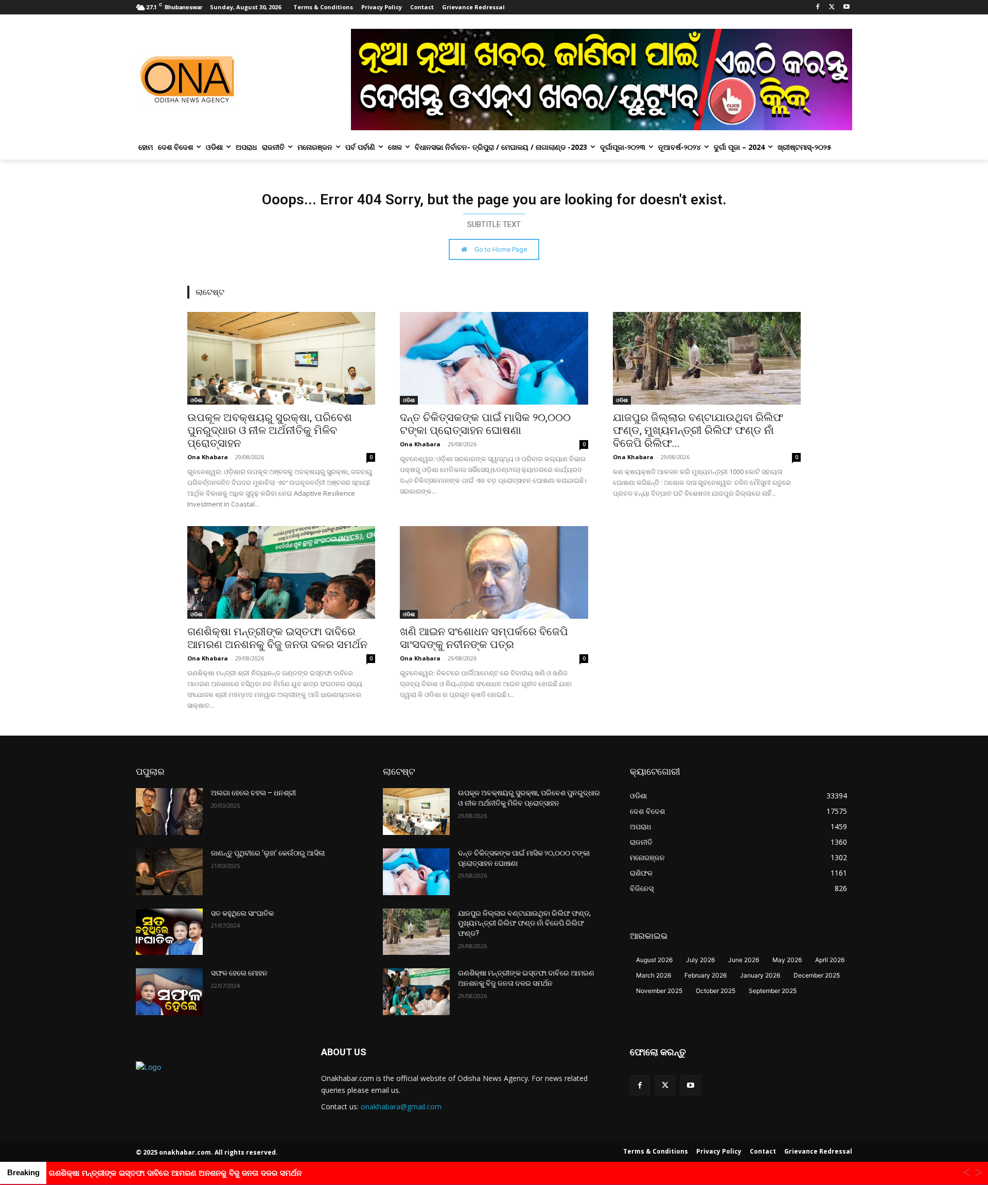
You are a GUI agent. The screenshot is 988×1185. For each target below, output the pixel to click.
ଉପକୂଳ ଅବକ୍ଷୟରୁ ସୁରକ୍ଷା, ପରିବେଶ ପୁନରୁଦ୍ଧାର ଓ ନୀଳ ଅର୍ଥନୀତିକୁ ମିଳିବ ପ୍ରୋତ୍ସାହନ (269, 430)
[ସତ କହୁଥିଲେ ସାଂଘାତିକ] (169, 932)
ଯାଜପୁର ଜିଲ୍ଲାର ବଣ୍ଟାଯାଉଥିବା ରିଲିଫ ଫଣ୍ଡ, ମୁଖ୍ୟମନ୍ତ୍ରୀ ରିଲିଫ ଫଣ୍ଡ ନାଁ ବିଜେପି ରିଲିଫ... (698, 430)
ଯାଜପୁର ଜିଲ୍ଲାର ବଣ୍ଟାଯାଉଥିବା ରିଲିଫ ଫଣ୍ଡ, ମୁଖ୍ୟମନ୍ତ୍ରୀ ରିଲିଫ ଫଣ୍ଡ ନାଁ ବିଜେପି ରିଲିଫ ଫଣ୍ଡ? (524, 923)
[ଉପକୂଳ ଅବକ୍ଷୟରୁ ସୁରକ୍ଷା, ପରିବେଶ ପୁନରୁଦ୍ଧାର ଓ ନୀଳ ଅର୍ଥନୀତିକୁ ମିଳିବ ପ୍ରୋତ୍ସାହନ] (281, 358)
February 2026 (705, 975)
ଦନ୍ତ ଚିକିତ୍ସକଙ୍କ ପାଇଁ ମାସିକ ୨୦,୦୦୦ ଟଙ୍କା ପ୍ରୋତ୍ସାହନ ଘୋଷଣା (485, 424)
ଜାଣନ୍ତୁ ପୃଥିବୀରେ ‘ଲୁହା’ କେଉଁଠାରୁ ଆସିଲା (268, 853)
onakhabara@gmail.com (401, 1106)
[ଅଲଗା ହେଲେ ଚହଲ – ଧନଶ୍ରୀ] (169, 811)
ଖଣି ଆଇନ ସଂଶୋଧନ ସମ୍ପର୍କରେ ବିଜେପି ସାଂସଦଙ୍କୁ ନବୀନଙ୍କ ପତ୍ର (484, 638)
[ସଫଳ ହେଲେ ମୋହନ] (169, 991)
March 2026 (653, 975)
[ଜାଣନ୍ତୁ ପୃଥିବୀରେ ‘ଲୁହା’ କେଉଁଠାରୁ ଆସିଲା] (169, 871)
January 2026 (760, 975)
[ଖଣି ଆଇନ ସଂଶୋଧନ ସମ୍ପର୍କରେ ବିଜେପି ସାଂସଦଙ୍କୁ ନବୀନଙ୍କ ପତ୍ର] (494, 572)
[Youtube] (846, 7)
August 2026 (654, 960)
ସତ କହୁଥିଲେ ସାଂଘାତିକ (242, 913)
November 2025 (659, 991)
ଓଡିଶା (196, 400)
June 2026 (743, 960)
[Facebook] (818, 7)
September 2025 (773, 991)
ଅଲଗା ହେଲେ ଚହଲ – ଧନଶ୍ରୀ (253, 793)
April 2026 (829, 960)
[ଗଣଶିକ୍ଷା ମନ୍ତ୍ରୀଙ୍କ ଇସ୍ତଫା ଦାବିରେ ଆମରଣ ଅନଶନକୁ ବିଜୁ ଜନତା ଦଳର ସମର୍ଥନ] (281, 572)
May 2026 (787, 960)
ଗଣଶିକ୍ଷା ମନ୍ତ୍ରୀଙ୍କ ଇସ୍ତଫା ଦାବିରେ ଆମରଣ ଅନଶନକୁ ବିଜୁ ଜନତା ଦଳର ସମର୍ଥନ (277, 638)
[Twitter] (832, 7)
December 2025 (816, 975)
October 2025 (715, 991)
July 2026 (700, 960)
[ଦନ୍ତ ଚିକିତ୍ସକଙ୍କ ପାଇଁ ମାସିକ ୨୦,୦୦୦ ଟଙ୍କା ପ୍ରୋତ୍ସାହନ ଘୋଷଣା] (494, 358)
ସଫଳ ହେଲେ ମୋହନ (239, 973)
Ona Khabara (207, 457)
